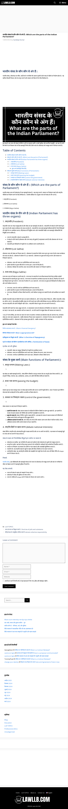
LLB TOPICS (9, 527)
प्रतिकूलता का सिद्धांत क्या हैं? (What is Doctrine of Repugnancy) (24, 337)
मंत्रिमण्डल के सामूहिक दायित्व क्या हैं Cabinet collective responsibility (26, 532)
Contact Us (41, 793)
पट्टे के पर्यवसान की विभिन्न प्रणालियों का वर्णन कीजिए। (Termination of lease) (26, 342)
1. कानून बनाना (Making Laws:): (19, 173)
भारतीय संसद (6, 462)
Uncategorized (9, 732)
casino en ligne (9, 653)
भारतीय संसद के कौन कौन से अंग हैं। (17, 155)
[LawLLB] (8, 2)
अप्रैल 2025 (8, 680)
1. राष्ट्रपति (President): (16, 162)
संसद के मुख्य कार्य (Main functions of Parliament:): (23, 171)
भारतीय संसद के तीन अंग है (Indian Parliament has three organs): (27, 159)
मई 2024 (7, 695)
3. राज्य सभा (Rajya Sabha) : (18, 166)
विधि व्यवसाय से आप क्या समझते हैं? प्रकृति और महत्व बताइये (20, 632)
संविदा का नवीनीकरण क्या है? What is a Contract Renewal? (32, 650)
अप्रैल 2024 (8, 698)
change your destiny (11, 662)
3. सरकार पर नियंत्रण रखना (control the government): (25, 177)
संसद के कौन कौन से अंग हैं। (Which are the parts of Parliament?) (27, 157)
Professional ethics (11, 729)
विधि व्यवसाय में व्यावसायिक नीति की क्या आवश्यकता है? (18, 629)
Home (18, 793)
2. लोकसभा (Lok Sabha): (17, 164)
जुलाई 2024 (7, 689)
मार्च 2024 (7, 701)
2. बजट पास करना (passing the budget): (22, 175)
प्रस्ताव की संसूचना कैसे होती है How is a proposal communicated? (37, 653)
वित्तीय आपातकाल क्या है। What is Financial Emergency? (19, 328)
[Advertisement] (34, 19)
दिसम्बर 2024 (8, 683)
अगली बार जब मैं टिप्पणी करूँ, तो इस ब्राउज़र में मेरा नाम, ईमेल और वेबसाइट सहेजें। (26, 581)
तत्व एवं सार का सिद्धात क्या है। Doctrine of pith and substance (24, 529)
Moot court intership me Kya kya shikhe (18, 620)
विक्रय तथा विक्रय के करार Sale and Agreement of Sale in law (40, 662)
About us (33, 793)
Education (8, 723)
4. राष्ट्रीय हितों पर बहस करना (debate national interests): (27, 180)
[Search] (27, 600)
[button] (54, 2)
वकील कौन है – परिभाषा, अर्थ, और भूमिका (15, 626)
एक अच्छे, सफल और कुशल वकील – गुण (14, 623)
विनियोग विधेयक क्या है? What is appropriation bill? (18, 333)
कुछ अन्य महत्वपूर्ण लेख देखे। (19, 168)
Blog (6, 720)
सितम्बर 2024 (8, 686)
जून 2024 (7, 692)
